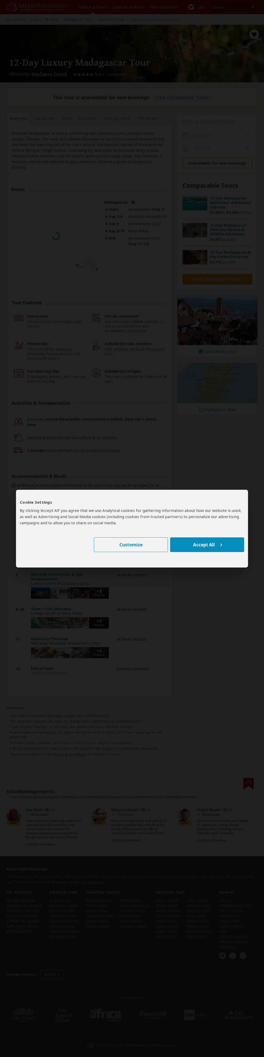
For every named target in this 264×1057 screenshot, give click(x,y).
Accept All (204, 545)
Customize (131, 545)
